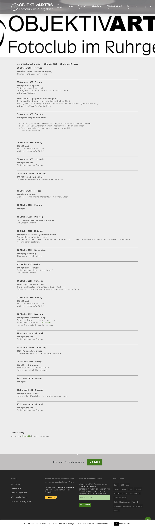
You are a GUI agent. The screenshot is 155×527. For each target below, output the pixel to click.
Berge (116, 485)
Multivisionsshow (120, 493)
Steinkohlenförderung (122, 502)
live (127, 485)
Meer (130, 489)
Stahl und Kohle (120, 498)
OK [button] (116, 524)
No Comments (134, 36)
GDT (122, 485)
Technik (135, 502)
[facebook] (145, 7)
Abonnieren (85, 505)
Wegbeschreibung (19, 497)
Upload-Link (45, 322)
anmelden (95, 462)
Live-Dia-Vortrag (120, 489)
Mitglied (138, 489)
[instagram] (150, 7)
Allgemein (53, 37)
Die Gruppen (16, 488)
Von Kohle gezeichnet (122, 506)
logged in (26, 436)
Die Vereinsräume (19, 492)
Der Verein (15, 484)
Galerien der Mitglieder (21, 501)
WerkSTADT (137, 506)
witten (116, 510)
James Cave (19, 37)
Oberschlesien (134, 493)
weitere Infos (125, 523)
